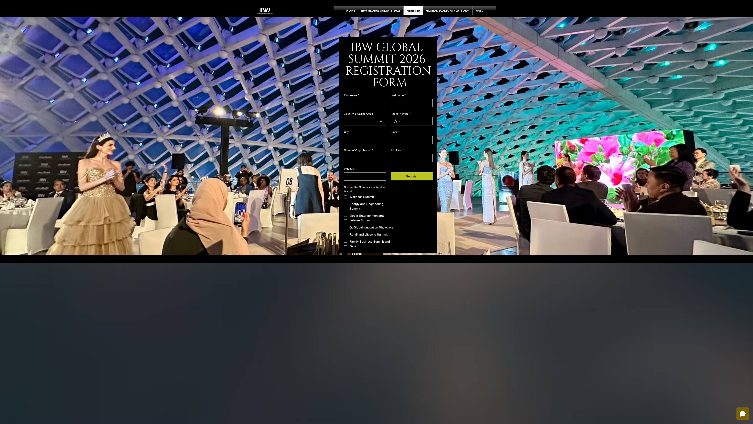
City (347, 131)
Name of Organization (358, 150)
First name (351, 95)
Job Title (397, 150)
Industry (350, 168)
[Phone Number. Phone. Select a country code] (397, 121)
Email (395, 131)
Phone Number (401, 113)
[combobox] (365, 121)
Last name (398, 95)
